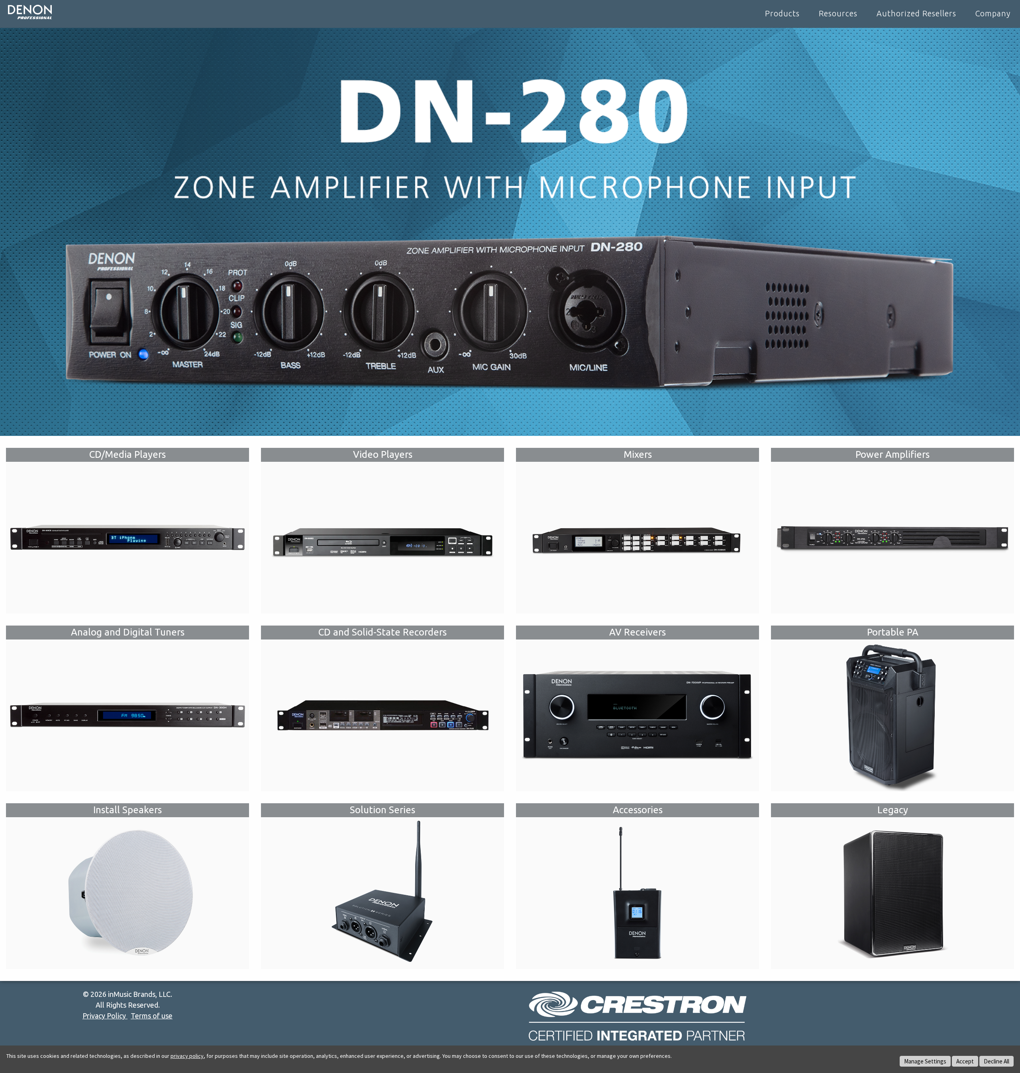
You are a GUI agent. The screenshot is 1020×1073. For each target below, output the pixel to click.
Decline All (996, 1061)
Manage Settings (925, 1061)
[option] (510, 232)
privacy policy (187, 1055)
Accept (965, 1061)
